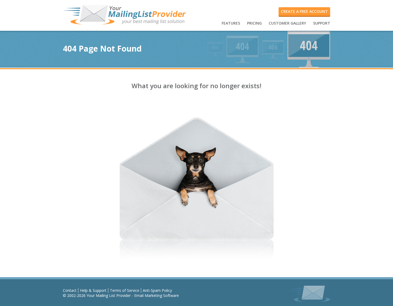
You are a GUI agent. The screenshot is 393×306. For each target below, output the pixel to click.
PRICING (254, 23)
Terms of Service (124, 290)
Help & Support (93, 290)
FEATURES (231, 23)
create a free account (304, 11)
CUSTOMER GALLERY (287, 23)
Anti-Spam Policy (157, 290)
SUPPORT (321, 23)
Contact (69, 290)
